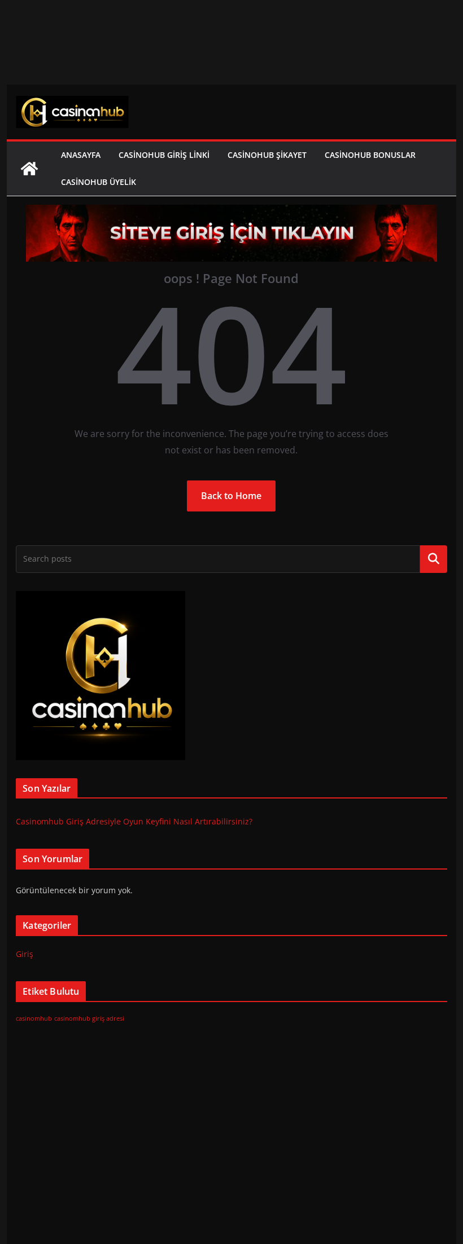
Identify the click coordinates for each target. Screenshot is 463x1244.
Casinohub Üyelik (98, 182)
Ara (433, 559)
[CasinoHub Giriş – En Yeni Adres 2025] (29, 169)
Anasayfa (81, 154)
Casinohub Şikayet (267, 154)
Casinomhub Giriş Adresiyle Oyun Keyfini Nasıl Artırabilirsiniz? (134, 821)
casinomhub (34, 1018)
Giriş (24, 954)
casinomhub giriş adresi (89, 1018)
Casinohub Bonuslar (370, 154)
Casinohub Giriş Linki (164, 154)
